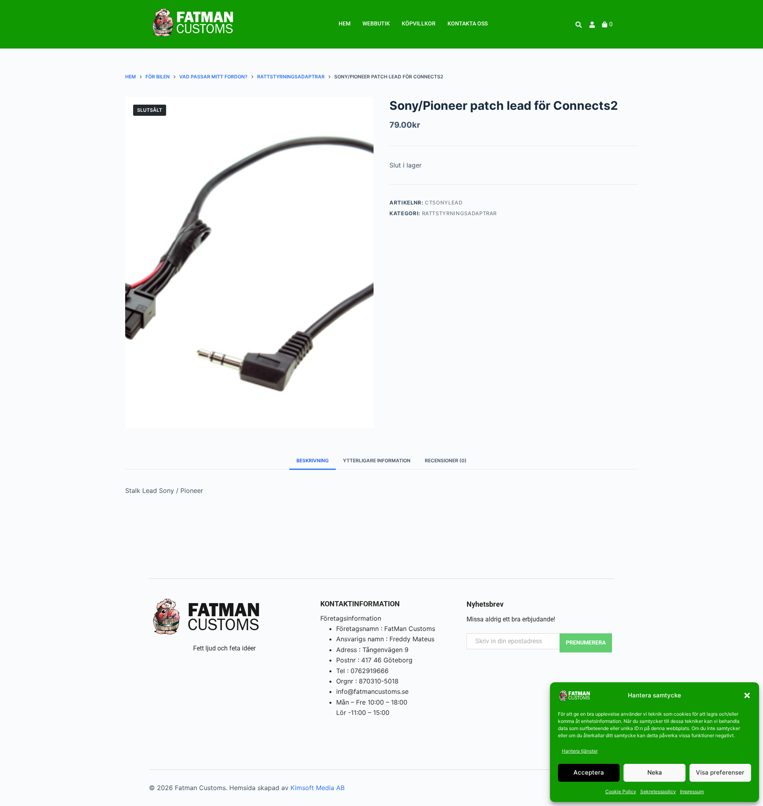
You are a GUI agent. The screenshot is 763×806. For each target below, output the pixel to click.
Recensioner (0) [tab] (446, 460)
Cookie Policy (620, 791)
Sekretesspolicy (658, 791)
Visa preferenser (720, 772)
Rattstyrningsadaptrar (459, 213)
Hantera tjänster (580, 751)
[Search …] (578, 25)
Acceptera (588, 772)
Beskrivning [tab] (312, 460)
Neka (654, 772)
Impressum (692, 791)
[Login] (593, 24)
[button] (747, 695)
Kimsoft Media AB (317, 788)
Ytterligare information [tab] (377, 460)
